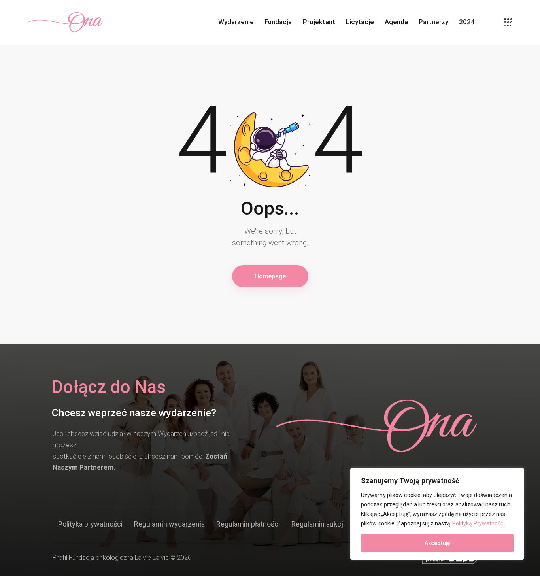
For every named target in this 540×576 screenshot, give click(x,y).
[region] (437, 514)
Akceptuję (437, 543)
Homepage (270, 276)
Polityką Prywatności (478, 523)
